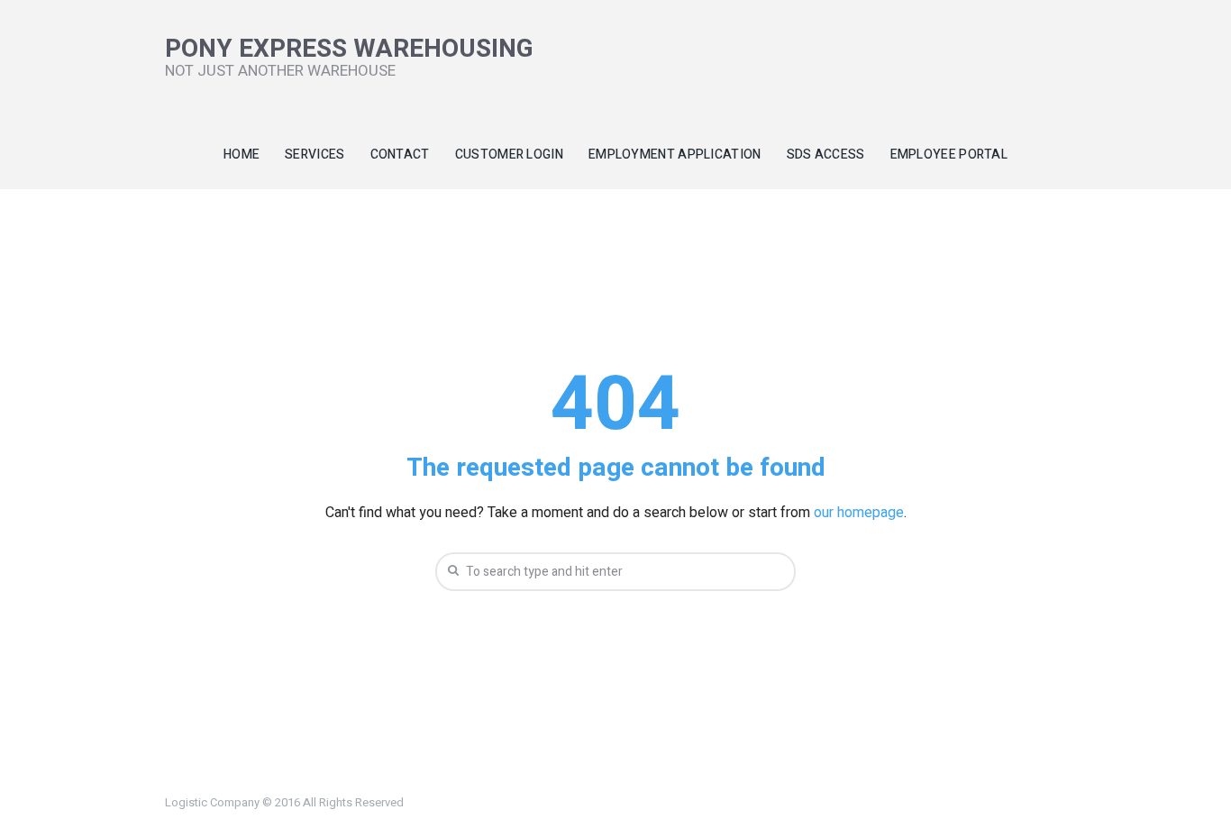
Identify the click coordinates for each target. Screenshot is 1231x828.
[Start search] (451, 570)
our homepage (859, 512)
